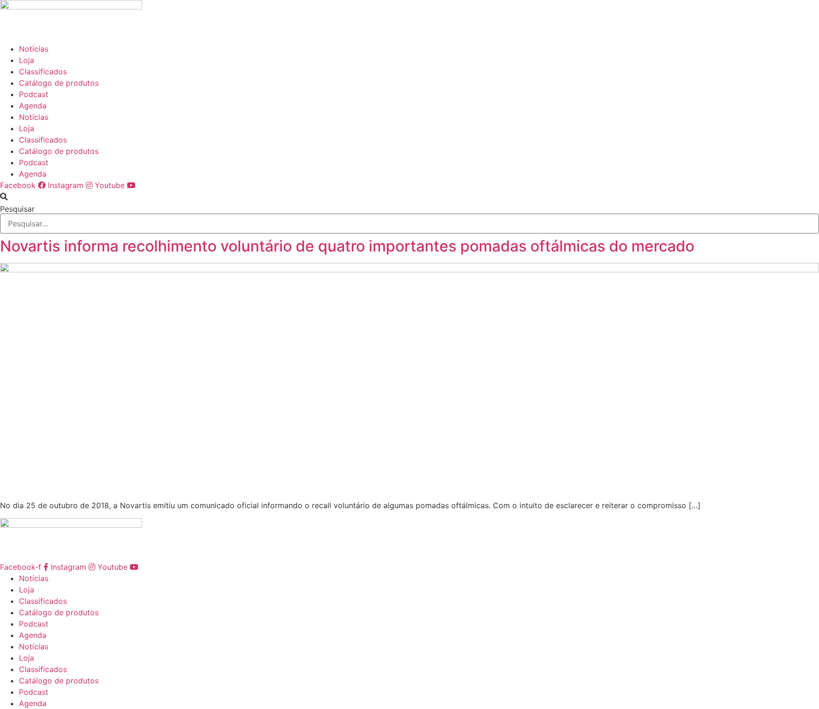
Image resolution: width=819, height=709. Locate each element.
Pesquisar (17, 209)
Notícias (33, 49)
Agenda (32, 105)
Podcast (33, 94)
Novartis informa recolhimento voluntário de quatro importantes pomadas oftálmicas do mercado (347, 246)
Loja (26, 60)
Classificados (43, 71)
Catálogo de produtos (59, 83)
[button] (409, 196)
